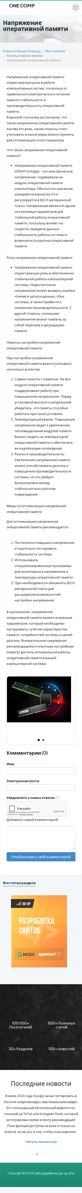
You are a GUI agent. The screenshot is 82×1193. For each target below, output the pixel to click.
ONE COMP (21, 4)
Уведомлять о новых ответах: (31, 798)
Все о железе (55, 51)
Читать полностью (41, 1142)
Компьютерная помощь (22, 51)
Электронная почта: (23, 781)
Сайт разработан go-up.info (54, 1173)
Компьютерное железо (25, 55)
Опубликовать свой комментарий (41, 856)
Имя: (11, 764)
